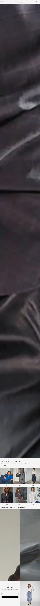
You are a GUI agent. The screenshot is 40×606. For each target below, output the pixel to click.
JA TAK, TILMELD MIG (10, 596)
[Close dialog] (39, 582)
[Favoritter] (36, 2)
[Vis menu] (2, 2)
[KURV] (38, 2)
